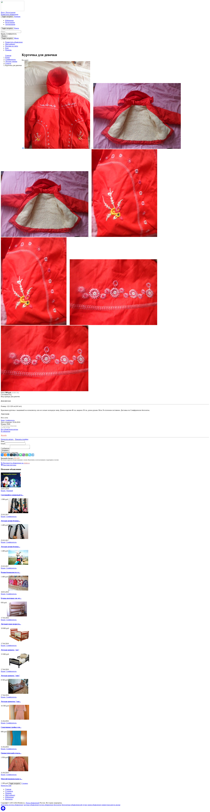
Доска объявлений (32, 803)
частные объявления (31, 805)
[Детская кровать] (19, 641)
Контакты (9, 799)
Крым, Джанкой (7, 491)
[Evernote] (20, 455)
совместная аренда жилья (110, 805)
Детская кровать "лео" (10, 650)
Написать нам (6, 785)
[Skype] (29, 455)
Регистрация (10, 22)
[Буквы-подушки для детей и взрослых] (18, 590)
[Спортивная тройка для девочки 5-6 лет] (19, 719)
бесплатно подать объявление (12, 805)
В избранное (5, 431)
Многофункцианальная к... (11, 779)
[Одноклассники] (5, 455)
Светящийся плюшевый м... (12, 495)
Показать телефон (21, 439)
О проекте (9, 791)
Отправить (5, 450)
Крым (3, 420)
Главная (8, 55)
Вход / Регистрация (8, 12)
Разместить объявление (9, 14)
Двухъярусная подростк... (11, 624)
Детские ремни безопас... (10, 521)
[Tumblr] (17, 455)
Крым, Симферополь (9, 516)
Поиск (16, 28)
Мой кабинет (10, 44)
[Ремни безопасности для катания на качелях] (18, 564)
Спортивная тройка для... (11, 727)
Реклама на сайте (11, 46)
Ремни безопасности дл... (10, 572)
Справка (25, 783)
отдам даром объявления (91, 805)
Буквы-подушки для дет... (11, 598)
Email (3, 444)
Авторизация (10, 24)
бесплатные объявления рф (72, 805)
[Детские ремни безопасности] (18, 538)
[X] (11, 455)
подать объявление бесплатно (50, 805)
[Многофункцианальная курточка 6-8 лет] (18, 771)
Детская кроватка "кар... (11, 701)
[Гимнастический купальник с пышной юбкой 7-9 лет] (17, 745)
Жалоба (4, 435)
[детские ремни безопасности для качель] (18, 512)
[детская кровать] (19, 667)
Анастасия (5, 414)
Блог (7, 48)
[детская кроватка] (18, 693)
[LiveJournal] (14, 455)
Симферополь (10, 420)
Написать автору (7, 439)
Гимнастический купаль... (11, 753)
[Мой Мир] (8, 455)
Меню (16, 38)
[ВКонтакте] (2, 455)
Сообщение (5, 448)
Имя (2, 441)
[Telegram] (33, 455)
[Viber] (23, 455)
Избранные (9, 20)
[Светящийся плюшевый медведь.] (11, 487)
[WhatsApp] (26, 455)
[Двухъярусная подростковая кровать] (17, 616)
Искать (4, 36)
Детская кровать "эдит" (10, 676)
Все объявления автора (9, 429)
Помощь (17, 16)
